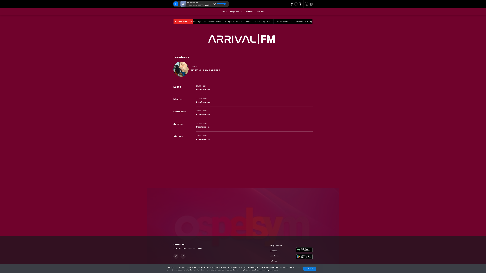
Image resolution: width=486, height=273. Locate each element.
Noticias (260, 12)
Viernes (178, 136)
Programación (236, 12)
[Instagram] (300, 4)
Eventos (273, 251)
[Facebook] (296, 4)
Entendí (310, 269)
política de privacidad (267, 270)
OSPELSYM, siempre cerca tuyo (292, 21)
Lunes (177, 86)
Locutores (249, 12)
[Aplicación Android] (311, 4)
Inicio (224, 12)
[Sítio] (291, 4)
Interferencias (203, 89)
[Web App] (306, 4)
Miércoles (179, 111)
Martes (177, 99)
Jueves (178, 124)
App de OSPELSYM (266, 21)
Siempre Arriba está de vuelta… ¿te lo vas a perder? (230, 21)
